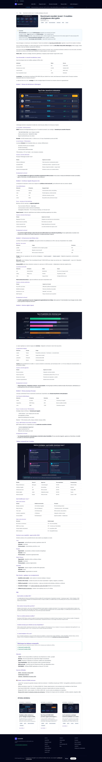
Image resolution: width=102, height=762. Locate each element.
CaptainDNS (20, 4)
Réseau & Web (64, 4)
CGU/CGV (76, 746)
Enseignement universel (21, 173)
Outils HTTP (47, 752)
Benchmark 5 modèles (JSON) (25, 649)
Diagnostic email (42, 4)
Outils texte (47, 746)
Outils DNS (33, 4)
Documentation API (63, 744)
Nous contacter (78, 742)
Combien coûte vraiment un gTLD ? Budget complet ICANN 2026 (27, 716)
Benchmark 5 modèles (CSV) (24, 647)
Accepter (73, 758)
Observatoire (62, 740)
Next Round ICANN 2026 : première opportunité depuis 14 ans (49, 716)
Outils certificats (48, 748)
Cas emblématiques (20, 186)
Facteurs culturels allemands (22, 154)
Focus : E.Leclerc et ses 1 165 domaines (25, 409)
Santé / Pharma (19, 557)
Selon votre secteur (20, 501)
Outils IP (46, 744)
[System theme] (15, 1)
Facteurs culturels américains (23, 282)
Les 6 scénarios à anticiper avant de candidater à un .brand (70, 715)
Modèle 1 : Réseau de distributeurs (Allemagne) (28, 84)
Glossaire (18, 654)
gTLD (46, 22)
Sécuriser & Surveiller (53, 4)
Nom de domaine (52, 22)
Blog (20, 12)
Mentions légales (78, 744)
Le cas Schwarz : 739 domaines (23, 141)
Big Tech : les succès (21, 243)
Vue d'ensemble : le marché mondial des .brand (28, 57)
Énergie (18, 548)
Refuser (66, 758)
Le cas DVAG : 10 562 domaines (23, 127)
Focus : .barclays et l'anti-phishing (24, 201)
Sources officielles (21, 670)
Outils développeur (74, 4)
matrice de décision (27, 588)
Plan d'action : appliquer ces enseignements (27, 575)
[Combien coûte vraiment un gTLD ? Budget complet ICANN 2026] (27, 708)
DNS (63, 22)
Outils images (47, 750)
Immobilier (18, 565)
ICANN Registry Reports (23, 674)
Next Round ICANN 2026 (55, 43)
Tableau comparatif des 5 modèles (25, 441)
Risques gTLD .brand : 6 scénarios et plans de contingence (31, 692)
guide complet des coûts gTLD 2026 (39, 585)
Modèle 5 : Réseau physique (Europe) (26, 391)
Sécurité (76, 723)
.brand (67, 22)
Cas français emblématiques (22, 396)
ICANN (42, 22)
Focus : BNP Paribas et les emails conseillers (26, 422)
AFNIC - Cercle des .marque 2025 (25, 672)
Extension (58, 22)
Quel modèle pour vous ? (22, 499)
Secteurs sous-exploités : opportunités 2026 (28, 535)
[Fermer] (86, 7)
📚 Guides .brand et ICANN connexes (25, 680)
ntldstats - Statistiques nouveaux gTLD (27, 676)
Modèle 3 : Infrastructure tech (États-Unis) (27, 238)
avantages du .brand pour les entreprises (60, 637)
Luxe (17, 540)
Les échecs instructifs (21, 266)
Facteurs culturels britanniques (23, 215)
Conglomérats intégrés (21, 348)
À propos (76, 740)
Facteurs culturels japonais (22, 367)
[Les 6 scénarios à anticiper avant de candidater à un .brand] (70, 708)
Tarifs (61, 742)
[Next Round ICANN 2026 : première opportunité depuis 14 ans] (49, 708)
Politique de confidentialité (80, 748)
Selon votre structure (21, 519)
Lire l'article (21, 728)
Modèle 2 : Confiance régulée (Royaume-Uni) (28, 181)
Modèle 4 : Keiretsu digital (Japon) (25, 305)
